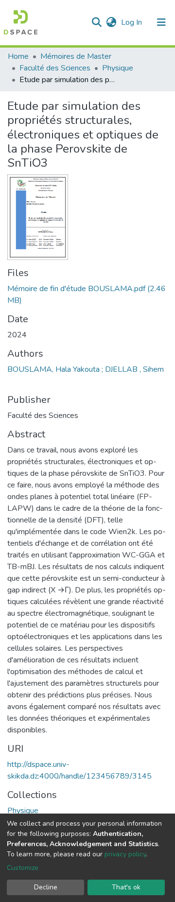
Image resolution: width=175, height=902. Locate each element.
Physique (117, 68)
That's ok (126, 887)
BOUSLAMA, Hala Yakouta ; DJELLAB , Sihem (85, 369)
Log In (132, 22)
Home (18, 56)
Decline (45, 887)
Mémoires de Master (75, 56)
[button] (111, 22)
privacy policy (125, 854)
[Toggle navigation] (161, 22)
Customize (22, 867)
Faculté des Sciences (54, 68)
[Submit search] (96, 22)
